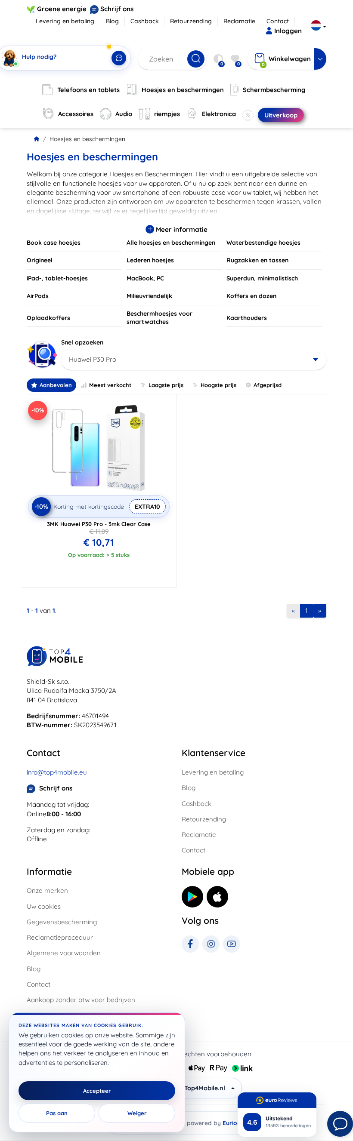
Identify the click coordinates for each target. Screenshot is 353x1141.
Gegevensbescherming (62, 922)
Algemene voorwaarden (64, 953)
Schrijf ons (116, 9)
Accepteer (97, 1090)
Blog (112, 21)
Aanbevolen (56, 384)
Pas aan (57, 1113)
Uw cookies (44, 906)
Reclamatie (239, 21)
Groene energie (62, 9)
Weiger (137, 1113)
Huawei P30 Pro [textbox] (92, 359)
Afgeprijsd (268, 384)
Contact (277, 21)
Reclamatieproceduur (60, 937)
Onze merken (47, 890)
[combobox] (193, 359)
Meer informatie (180, 229)
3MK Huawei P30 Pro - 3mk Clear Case (99, 523)
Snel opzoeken (82, 342)
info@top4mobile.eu (57, 772)
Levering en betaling (65, 21)
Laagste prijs (166, 384)
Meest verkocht (110, 384)
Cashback (144, 21)
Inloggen (288, 31)
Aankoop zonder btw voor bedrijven (81, 1000)
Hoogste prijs (218, 384)
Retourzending (191, 21)
